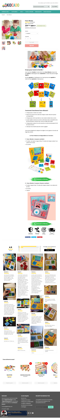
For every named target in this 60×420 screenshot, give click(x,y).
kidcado (6, 416)
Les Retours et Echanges (26, 405)
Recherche (23, 398)
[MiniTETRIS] (9, 368)
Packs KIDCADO (47, 11)
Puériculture (5, 11)
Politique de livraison (25, 400)
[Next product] (57, 373)
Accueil (3, 14)
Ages (21, 11)
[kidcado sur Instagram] (30, 413)
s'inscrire (51, 407)
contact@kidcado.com (7, 406)
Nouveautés (38, 11)
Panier (55, 6)
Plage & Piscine (29, 11)
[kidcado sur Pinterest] (28, 413)
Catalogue (23, 407)
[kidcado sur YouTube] (32, 413)
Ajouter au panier (9, 382)
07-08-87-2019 (5, 409)
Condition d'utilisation (26, 403)
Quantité (27, 36)
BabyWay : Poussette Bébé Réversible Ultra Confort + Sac (15, 412)
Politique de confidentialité (27, 401)
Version (26, 31)
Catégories (15, 11)
